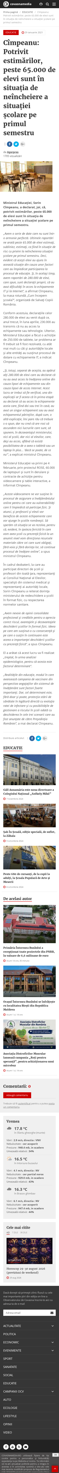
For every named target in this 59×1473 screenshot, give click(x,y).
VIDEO (7, 1432)
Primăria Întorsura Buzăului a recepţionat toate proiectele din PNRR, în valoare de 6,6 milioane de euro (29, 951)
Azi (8, 1232)
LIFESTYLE (10, 1416)
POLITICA (9, 1334)
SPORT (7, 1359)
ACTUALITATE (14, 1260)
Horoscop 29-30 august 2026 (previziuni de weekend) (26, 1270)
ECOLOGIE (10, 1408)
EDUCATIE (27, 12)
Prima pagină (10, 12)
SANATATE (10, 1367)
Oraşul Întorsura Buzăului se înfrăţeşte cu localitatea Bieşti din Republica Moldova (29, 1005)
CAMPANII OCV (13, 1391)
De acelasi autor (17, 898)
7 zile (15, 1232)
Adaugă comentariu (17, 1095)
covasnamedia (20, 4)
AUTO (7, 1400)
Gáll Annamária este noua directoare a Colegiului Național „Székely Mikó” (28, 791)
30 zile (23, 1232)
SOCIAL (8, 1375)
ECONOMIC (11, 1342)
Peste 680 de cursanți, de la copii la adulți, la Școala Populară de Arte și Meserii (26, 878)
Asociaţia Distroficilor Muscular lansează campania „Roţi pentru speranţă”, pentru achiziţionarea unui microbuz (28, 1059)
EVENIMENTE (12, 1350)
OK (55, 1454)
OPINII (7, 1424)
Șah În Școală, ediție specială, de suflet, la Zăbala (29, 833)
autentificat (24, 1103)
